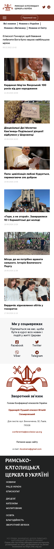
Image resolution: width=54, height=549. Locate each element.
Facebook (17, 345)
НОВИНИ (11, 482)
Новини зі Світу (38, 28)
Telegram (37, 356)
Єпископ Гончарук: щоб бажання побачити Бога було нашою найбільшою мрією (26, 40)
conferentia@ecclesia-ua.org (27, 432)
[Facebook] (17, 342)
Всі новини (9, 24)
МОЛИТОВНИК (14, 508)
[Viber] (17, 352)
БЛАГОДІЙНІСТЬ (15, 520)
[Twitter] (37, 342)
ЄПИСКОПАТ (13, 491)
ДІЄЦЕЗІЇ (10, 499)
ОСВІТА (10, 515)
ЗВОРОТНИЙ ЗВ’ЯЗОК (17, 525)
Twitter (36, 345)
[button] (49, 17)
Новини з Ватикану (15, 28)
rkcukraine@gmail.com (30, 449)
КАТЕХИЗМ (12, 503)
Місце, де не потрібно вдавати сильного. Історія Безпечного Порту (23, 263)
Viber (17, 356)
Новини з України (29, 24)
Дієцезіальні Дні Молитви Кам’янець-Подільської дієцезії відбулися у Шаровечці (23, 131)
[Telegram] (37, 352)
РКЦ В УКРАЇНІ (13, 487)
